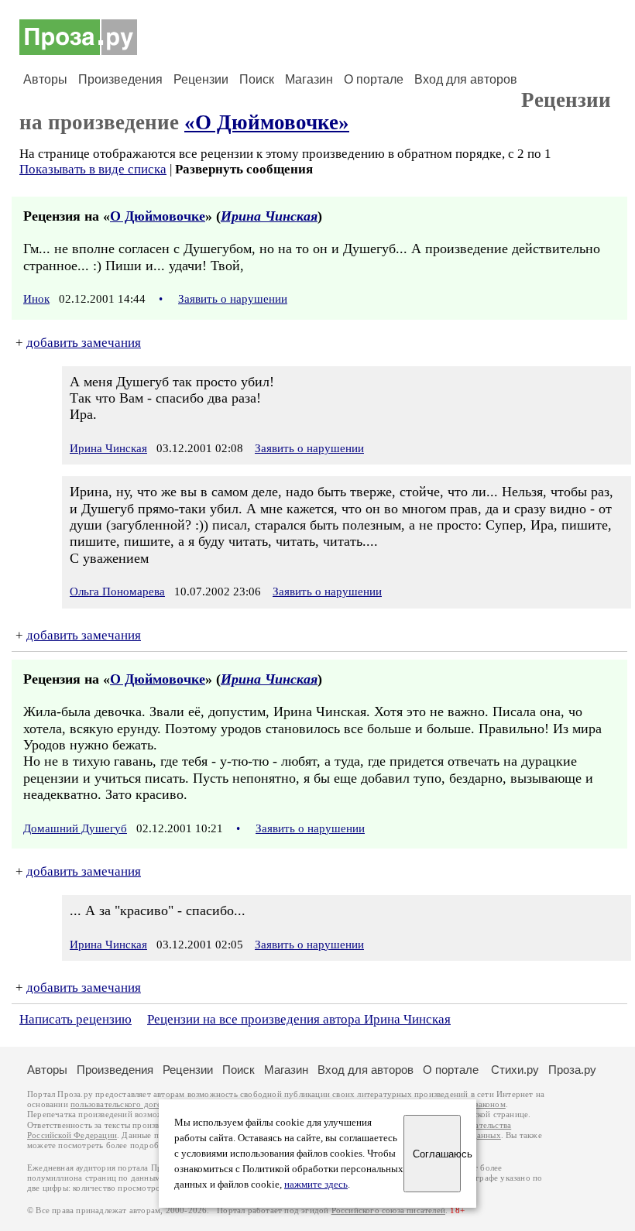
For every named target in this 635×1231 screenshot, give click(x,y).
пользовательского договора (125, 1104)
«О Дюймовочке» (266, 122)
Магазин (309, 79)
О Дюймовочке (157, 216)
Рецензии (200, 79)
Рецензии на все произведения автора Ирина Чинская (299, 1019)
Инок (36, 299)
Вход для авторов (465, 79)
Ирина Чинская (269, 216)
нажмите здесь (316, 1184)
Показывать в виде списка (92, 169)
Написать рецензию (75, 1019)
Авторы (45, 79)
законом (490, 1104)
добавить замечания (83, 342)
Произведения (120, 79)
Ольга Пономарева (117, 591)
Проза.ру (572, 1069)
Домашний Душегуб (75, 828)
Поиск (256, 79)
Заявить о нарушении (232, 299)
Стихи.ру (515, 1069)
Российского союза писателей (388, 1210)
